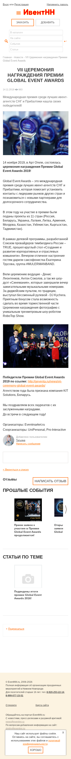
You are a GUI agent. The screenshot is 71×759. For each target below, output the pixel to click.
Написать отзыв (50, 481)
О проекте (11, 705)
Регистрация (21, 4)
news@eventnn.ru (15, 721)
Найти (6, 41)
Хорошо (35, 750)
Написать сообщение (28, 443)
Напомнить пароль (57, 4)
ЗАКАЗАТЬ (22, 22)
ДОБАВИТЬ (48, 22)
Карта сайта (42, 705)
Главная (7, 57)
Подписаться (16, 628)
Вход (6, 4)
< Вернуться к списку (16, 469)
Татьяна (20, 440)
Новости (18, 57)
